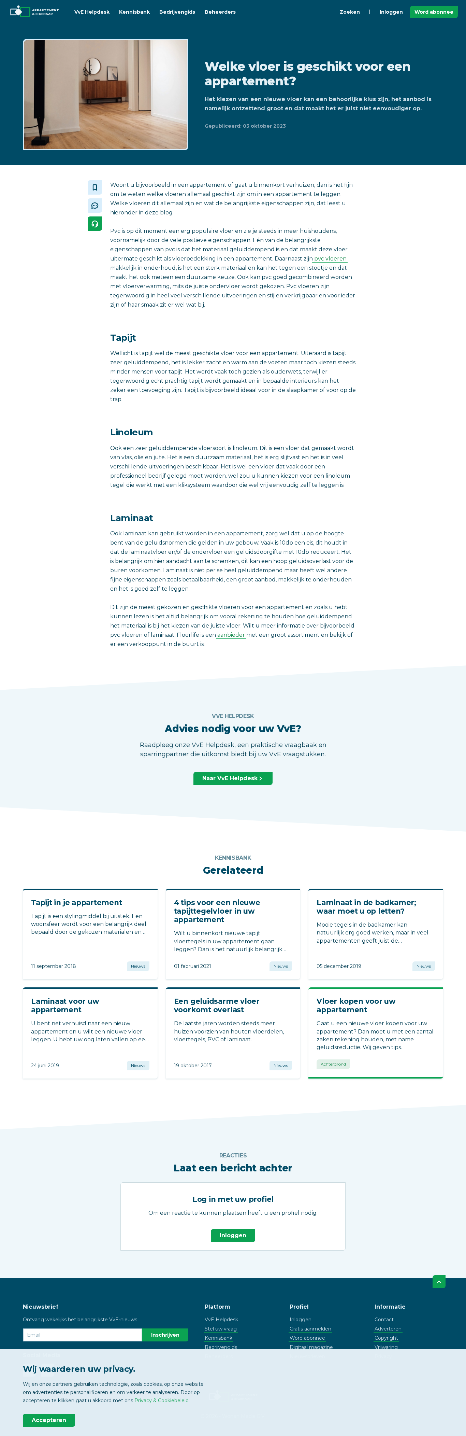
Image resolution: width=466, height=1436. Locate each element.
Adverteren (388, 1329)
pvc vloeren (330, 258)
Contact (384, 1320)
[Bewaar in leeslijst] (95, 187)
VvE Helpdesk (92, 12)
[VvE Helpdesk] (95, 223)
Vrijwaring (386, 1347)
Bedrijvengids (177, 12)
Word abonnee (433, 12)
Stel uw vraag (221, 1329)
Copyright (386, 1338)
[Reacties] (95, 205)
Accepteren (49, 1420)
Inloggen (391, 12)
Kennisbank (134, 12)
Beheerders (220, 12)
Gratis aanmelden (310, 1329)
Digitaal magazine (311, 1347)
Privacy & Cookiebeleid (161, 1400)
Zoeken (350, 12)
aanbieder (231, 635)
